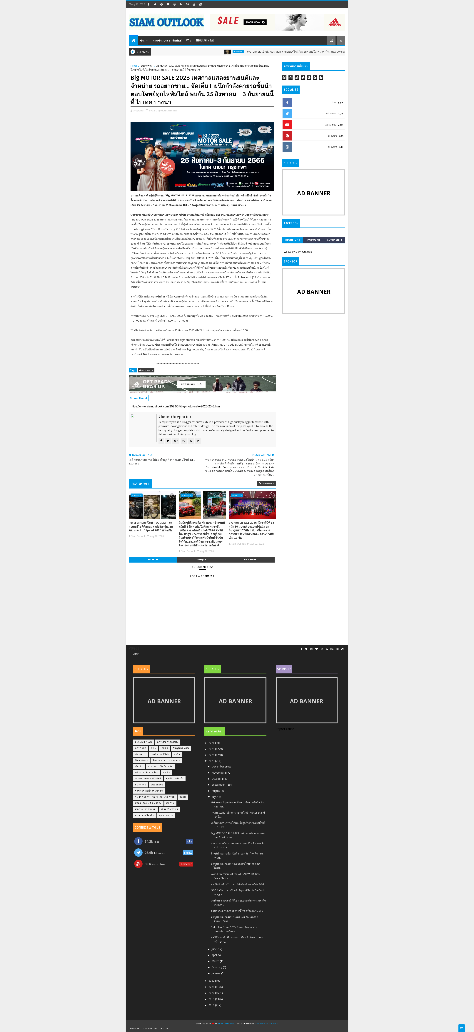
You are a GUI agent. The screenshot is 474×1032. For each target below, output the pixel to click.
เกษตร (164, 748)
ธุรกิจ (177, 754)
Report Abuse (285, 729)
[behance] (187, 4)
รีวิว (188, 40)
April (215, 955)
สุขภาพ (170, 803)
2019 (211, 999)
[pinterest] (161, 4)
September (219, 784)
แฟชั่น (166, 772)
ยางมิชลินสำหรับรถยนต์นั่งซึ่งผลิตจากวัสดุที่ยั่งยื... (238, 884)
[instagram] (194, 4)
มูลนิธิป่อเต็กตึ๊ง (175, 778)
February (217, 967)
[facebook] (148, 4)
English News (205, 40)
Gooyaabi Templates (266, 1023)
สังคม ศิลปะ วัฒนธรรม (148, 803)
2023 (211, 761)
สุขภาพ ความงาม (145, 809)
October (217, 778)
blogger (153, 559)
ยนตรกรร (140, 784)
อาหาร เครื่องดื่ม (145, 815)
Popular (313, 239)
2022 (211, 980)
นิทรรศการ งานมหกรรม (166, 760)
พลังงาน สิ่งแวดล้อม (146, 772)
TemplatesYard (226, 1023)
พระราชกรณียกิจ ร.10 (160, 766)
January (216, 973)
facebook (250, 559)
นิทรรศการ (141, 760)
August (216, 790)
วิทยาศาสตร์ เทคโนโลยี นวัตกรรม (155, 797)
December (218, 766)
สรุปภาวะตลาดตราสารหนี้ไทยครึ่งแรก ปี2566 (237, 911)
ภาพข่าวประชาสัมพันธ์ (167, 40)
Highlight (293, 239)
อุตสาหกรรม (166, 815)
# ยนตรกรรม (146, 370)
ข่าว (143, 40)
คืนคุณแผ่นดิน (181, 748)
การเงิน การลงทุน (167, 742)
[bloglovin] (168, 4)
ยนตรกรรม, (171, 110)
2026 (211, 743)
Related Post (140, 483)
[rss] (181, 4)
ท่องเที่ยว (140, 754)
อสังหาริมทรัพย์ (169, 809)
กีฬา (153, 748)
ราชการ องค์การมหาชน (149, 791)
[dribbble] (174, 4)
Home (134, 65)
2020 (211, 993)
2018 (211, 1005)
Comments (335, 239)
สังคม (182, 797)
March (216, 961)
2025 (211, 749)
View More (268, 483)
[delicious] (200, 4)
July (214, 797)
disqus (201, 559)
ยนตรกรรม (210, 51)
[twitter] (155, 4)
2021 (211, 986)
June (215, 949)
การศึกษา (140, 748)
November (218, 772)
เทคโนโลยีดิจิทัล (160, 754)
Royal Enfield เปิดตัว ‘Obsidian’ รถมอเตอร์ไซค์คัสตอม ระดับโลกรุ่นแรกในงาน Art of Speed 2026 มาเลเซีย (278, 51)
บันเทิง (139, 766)
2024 (211, 755)
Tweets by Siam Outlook (297, 251)
